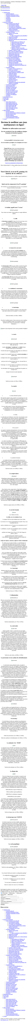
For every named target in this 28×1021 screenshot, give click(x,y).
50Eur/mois (10, 894)
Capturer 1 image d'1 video (14, 50)
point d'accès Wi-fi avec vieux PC (16, 52)
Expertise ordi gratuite (10, 93)
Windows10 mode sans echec (17, 43)
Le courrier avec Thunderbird (15, 27)
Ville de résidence (4, 903)
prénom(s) (3, 897)
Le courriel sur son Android (15, 71)
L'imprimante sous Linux (14, 30)
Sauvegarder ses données (14, 25)
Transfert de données (13, 79)
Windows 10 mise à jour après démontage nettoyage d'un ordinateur (19, 48)
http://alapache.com (4, 1019)
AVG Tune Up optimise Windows (16, 51)
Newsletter (8, 21)
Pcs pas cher (6, 98)
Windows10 (11, 40)
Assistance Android (10, 67)
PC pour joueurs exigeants (11, 92)
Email (2, 900)
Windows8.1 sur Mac (13, 36)
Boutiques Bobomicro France (12, 14)
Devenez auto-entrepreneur (12, 116)
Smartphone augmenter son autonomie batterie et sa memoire (17, 83)
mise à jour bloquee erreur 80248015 (19, 35)
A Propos (8, 17)
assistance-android (13, 74)
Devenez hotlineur (10, 115)
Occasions (8, 95)
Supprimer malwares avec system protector (18, 39)
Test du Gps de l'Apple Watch (15, 61)
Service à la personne (10, 89)
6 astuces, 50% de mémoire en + (16, 68)
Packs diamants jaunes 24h (11, 104)
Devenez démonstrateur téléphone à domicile (15, 112)
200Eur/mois (12, 893)
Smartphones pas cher (8, 96)
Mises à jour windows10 (16, 44)
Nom (2, 895)
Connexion (8, 19)
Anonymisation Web (10, 85)
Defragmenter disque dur (14, 54)
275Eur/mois (4, 893)
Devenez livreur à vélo (11, 114)
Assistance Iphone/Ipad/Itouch (12, 57)
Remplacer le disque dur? (14, 55)
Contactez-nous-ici (10, 13)
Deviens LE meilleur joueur (12, 90)
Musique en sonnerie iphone (15, 60)
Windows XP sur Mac (13, 33)
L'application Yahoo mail (14, 76)
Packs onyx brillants (10, 109)
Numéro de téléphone (5, 898)
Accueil (5, 119)
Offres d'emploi (6, 110)
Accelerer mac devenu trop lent (15, 63)
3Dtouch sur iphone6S (13, 62)
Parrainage (8, 18)
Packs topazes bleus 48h (11, 105)
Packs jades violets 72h (11, 106)
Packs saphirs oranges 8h (11, 103)
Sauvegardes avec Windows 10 (18, 41)
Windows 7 (11, 34)
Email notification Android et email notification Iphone (16, 73)
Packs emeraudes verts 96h (12, 107)
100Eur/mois (3, 894)
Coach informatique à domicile (12, 117)
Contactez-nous (6, 12)
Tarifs (4, 100)
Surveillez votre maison (11, 88)
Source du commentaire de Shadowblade (14, 163)
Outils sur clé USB (13, 38)
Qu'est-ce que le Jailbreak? (14, 59)
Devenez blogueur (10, 111)
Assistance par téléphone (11, 94)
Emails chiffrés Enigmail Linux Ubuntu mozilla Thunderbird (17, 29)
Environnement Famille (14, 24)
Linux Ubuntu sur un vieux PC (12, 23)
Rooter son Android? (13, 70)
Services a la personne (8, 22)
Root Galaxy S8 (12, 81)
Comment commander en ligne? (13, 16)
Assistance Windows (10, 32)
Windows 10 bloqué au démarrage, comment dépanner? (18, 46)
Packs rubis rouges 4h (10, 101)
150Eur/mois (19, 893)
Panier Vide (3, 5)
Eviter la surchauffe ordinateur (15, 56)
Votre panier (5, 99)
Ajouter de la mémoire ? (11, 84)
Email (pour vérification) (6, 901)
